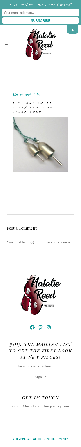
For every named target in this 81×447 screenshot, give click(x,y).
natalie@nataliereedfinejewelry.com (40, 406)
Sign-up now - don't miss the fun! (41, 4)
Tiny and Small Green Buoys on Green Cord (33, 107)
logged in (34, 242)
